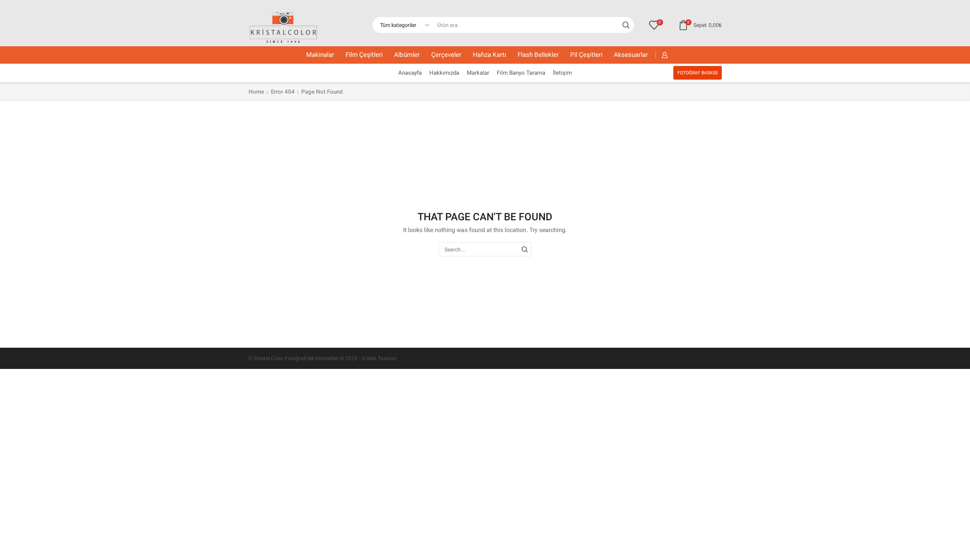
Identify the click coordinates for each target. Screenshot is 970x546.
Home (256, 91)
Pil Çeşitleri (586, 54)
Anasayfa (410, 72)
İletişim (562, 72)
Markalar (478, 72)
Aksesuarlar (631, 54)
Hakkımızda (444, 72)
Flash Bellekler (538, 54)
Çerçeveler (446, 54)
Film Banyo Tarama (521, 72)
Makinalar (320, 54)
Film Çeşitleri (364, 54)
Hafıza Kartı (489, 54)
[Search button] (626, 25)
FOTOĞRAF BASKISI (697, 72)
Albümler (407, 54)
